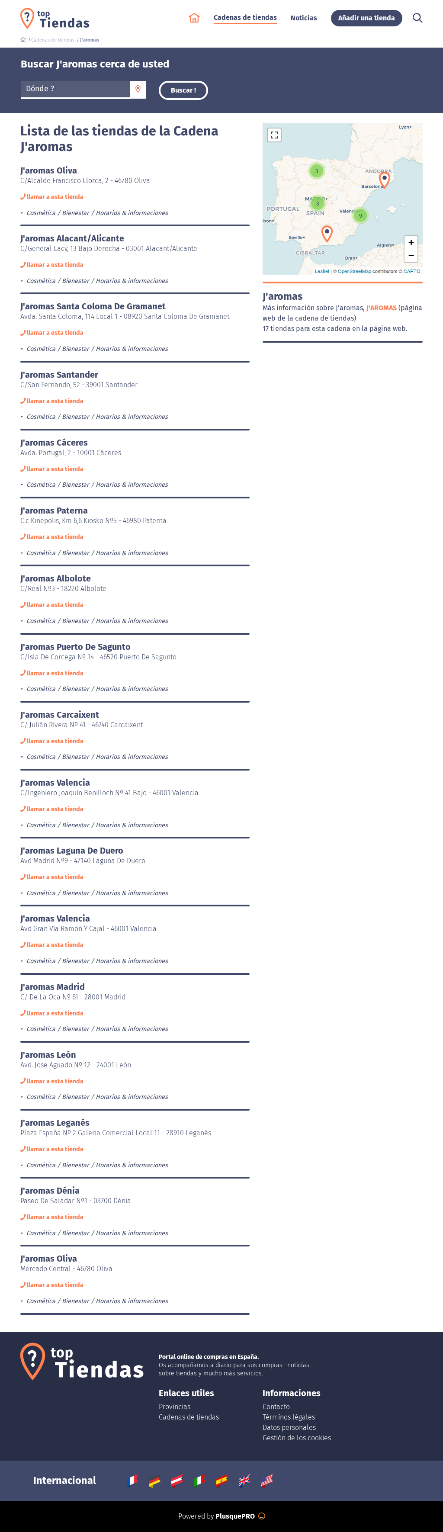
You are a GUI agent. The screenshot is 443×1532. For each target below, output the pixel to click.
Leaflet (322, 270)
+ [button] (411, 242)
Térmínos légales (289, 1417)
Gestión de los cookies (297, 1438)
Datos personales (289, 1427)
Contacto (276, 1407)
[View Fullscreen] (274, 134)
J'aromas (382, 308)
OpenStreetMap (354, 270)
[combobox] (75, 90)
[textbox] (75, 89)
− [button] (411, 255)
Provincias (174, 1407)
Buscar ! (183, 90)
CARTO (412, 270)
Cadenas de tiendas (189, 1417)
